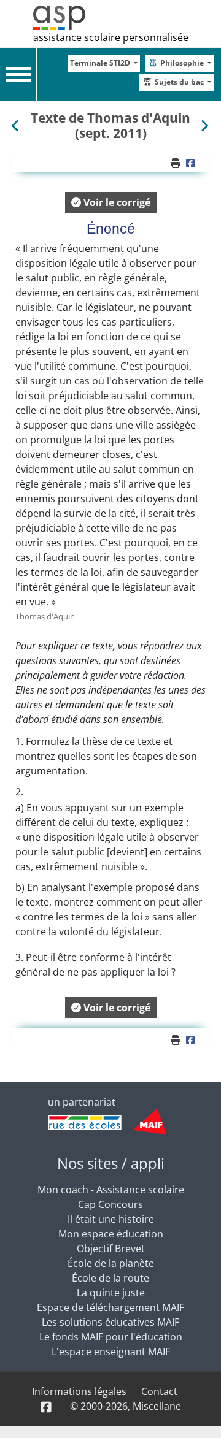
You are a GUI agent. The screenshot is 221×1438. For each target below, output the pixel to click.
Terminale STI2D (101, 63)
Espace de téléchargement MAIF (110, 1307)
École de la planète (111, 1263)
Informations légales (79, 1391)
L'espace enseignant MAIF (111, 1351)
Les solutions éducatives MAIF (110, 1322)
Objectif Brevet (111, 1248)
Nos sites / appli (111, 1163)
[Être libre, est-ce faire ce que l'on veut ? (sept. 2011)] (204, 125)
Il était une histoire (111, 1219)
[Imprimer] (177, 163)
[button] (111, 202)
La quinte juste (111, 1292)
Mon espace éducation (110, 1234)
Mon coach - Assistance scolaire (110, 1189)
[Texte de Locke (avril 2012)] (16, 125)
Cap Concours (110, 1204)
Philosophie (183, 63)
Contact (159, 1391)
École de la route (110, 1278)
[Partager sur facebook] (192, 163)
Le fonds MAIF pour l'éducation (110, 1337)
